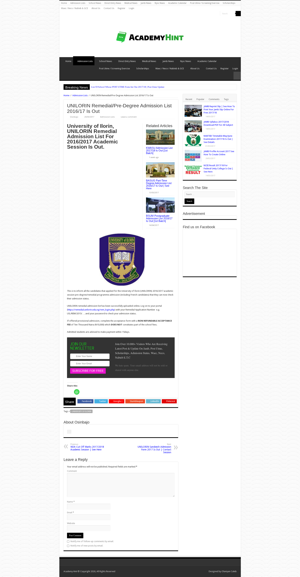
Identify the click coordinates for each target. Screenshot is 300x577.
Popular (200, 99)
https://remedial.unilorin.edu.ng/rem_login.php (91, 309)
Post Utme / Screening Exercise (204, 3)
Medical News (130, 3)
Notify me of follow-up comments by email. (92, 541)
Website (71, 523)
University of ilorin (81, 411)
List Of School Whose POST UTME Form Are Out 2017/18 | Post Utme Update (127, 87)
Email (70, 512)
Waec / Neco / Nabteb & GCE (74, 8)
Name (71, 501)
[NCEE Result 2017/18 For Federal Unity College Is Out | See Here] (193, 170)
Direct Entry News (113, 3)
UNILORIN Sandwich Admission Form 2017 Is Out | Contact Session (154, 448)
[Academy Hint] (150, 31)
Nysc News (160, 3)
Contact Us (109, 8)
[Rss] (207, 14)
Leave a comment (129, 117)
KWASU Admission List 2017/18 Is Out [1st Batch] (159, 150)
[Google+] (211, 14)
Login (131, 8)
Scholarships (229, 3)
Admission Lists (77, 3)
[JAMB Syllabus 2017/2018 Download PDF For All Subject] (193, 126)
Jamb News (146, 3)
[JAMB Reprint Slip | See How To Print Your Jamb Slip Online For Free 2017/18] (193, 111)
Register (121, 8)
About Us (95, 8)
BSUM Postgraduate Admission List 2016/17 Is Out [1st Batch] (159, 218)
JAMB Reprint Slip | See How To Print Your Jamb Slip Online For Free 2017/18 (219, 109)
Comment (72, 471)
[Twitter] (217, 14)
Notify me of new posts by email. (86, 545)
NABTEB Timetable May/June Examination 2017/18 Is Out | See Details (218, 139)
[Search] (238, 13)
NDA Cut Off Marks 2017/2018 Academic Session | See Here (87, 447)
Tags (226, 99)
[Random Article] (237, 76)
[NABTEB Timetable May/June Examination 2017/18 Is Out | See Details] (193, 140)
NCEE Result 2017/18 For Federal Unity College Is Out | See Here (218, 168)
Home (64, 3)
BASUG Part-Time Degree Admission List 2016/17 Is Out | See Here (159, 184)
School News (95, 3)
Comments (214, 99)
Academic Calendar (177, 3)
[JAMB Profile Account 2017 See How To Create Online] (193, 156)
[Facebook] (214, 14)
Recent (189, 99)
